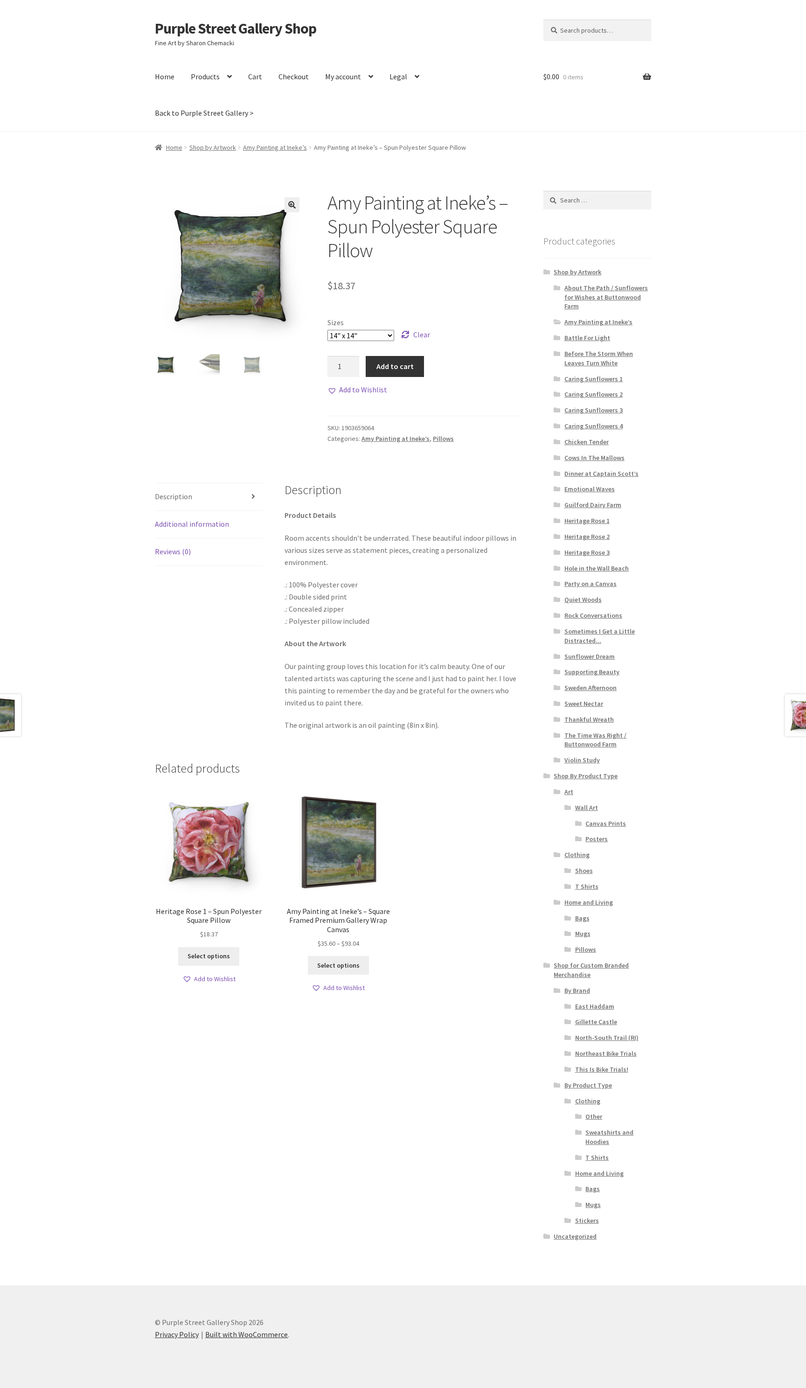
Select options (209, 956)
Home (164, 76)
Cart (255, 76)
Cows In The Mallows (594, 457)
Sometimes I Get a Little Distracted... (599, 636)
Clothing (577, 855)
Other (593, 1116)
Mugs (583, 933)
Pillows (443, 438)
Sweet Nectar (583, 703)
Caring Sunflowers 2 (593, 394)
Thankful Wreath (589, 719)
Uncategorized (575, 1236)
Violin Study (582, 760)
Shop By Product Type (586, 776)
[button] (292, 204)
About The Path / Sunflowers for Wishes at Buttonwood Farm (606, 297)
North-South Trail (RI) (607, 1037)
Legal (398, 76)
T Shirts (586, 886)
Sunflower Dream (589, 656)
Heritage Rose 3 (587, 552)
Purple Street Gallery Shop (235, 28)
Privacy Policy (177, 1334)
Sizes (335, 322)
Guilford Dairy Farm (592, 505)
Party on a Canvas (590, 583)
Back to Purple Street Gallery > (204, 113)
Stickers (587, 1220)
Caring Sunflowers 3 (593, 410)
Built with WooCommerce (246, 1334)
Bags (582, 918)
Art (568, 792)
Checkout (293, 76)
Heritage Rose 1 (587, 520)
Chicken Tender (586, 442)
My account (343, 76)
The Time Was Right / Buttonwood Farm (595, 740)
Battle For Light (587, 338)
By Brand (577, 990)
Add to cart (395, 366)
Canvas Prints (605, 823)
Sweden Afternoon (590, 688)
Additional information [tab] (192, 524)
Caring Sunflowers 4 (593, 426)
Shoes (584, 870)
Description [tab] (173, 496)
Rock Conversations (593, 615)
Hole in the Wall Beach (596, 568)
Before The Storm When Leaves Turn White (598, 358)
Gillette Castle (596, 1022)
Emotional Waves (589, 489)
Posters (596, 839)
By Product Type (588, 1085)
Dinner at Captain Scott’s (601, 473)
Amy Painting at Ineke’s (275, 147)
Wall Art (586, 807)
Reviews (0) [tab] (173, 551)
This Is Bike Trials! (601, 1069)
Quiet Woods (583, 599)
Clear (421, 334)
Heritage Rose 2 (587, 536)
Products (205, 76)
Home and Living (588, 902)
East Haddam (594, 1006)
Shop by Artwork (212, 147)
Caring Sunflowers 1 (593, 379)
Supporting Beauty (591, 672)
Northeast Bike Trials (606, 1053)
